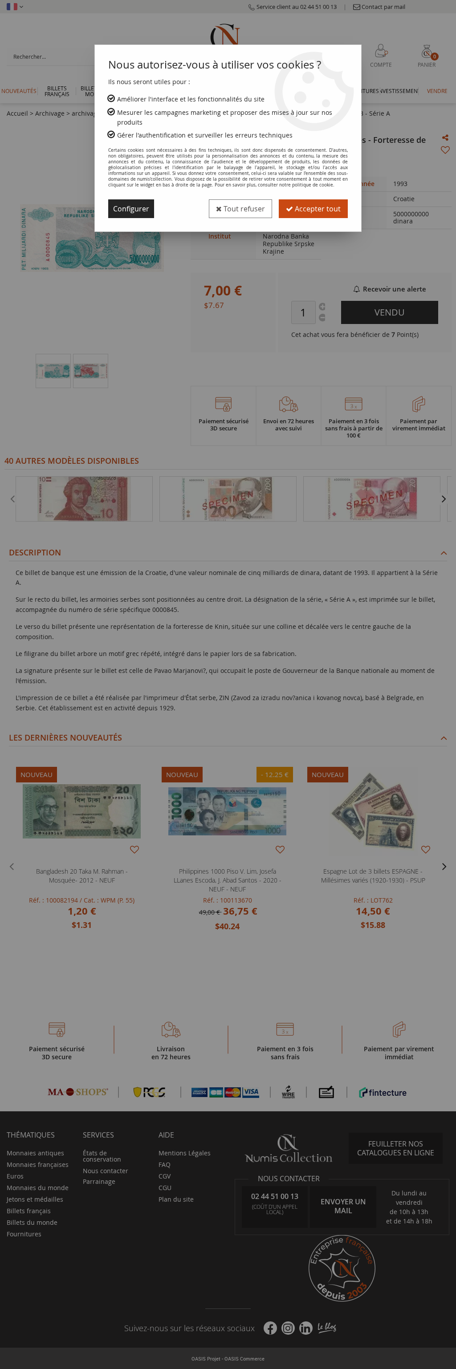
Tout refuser (243, 209)
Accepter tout (317, 209)
